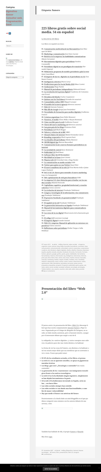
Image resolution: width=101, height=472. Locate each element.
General (75, 450)
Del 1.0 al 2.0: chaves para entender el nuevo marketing (65, 173)
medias (56, 259)
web (70, 269)
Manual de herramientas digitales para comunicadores (65, 208)
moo (76, 259)
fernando (72, 252)
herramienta (81, 254)
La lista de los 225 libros (50, 39)
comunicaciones (55, 248)
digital (59, 250)
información (59, 256)
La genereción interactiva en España (58, 205)
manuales (83, 258)
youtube (81, 269)
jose (46, 258)
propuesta (45, 265)
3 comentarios (47, 454)
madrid (72, 258)
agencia (82, 244)
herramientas (46, 256)
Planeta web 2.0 (50, 160)
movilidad (81, 259)
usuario (56, 269)
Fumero (73, 432)
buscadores (73, 246)
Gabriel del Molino (14, 60)
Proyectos (65, 265)
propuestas (51, 265)
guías (67, 254)
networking (50, 261)
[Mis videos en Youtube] (7, 33)
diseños (73, 250)
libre (49, 258)
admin (55, 244)
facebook (65, 252)
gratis (63, 254)
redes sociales (73, 244)
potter (75, 263)
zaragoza (76, 452)
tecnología (74, 267)
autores (54, 246)
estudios (59, 252)
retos (43, 267)
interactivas (77, 256)
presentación (64, 452)
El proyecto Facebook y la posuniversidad (60, 198)
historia (52, 256)
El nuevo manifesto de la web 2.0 (56, 168)
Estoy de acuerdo (51, 469)
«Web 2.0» (75, 325)
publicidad (72, 265)
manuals (44, 259)
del (49, 250)
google (54, 254)
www (77, 269)
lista (64, 258)
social (51, 267)
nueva (56, 261)
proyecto (58, 265)
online (83, 261)
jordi (43, 258)
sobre (47, 267)
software (67, 267)
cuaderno (44, 250)
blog (58, 246)
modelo (66, 259)
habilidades (73, 254)
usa (53, 269)
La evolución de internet (53, 190)
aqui (51, 437)
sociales (55, 267)
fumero (44, 254)
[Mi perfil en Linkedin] (10, 33)
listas (67, 258)
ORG (51, 263)
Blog (61, 244)
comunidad (64, 248)
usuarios (62, 269)
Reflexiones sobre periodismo (55, 228)
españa (44, 252)
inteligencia (69, 256)
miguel (61, 259)
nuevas (61, 261)
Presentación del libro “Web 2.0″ (63, 290)
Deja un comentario (49, 271)
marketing (50, 259)
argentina (44, 246)
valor (66, 269)
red (85, 265)
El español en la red (51, 203)
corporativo (76, 248)
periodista (64, 263)
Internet (65, 244)
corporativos (85, 248)
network (44, 261)
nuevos (70, 261)
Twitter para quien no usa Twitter (57, 165)
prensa (80, 263)
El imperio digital (51, 221)
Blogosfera (69, 450)
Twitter (44, 269)
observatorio (77, 261)
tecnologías (81, 267)
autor (49, 246)
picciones (70, 263)
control (70, 248)
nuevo (66, 261)
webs (73, 269)
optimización (45, 263)
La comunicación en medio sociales (57, 162)
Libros (60, 258)
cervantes (81, 246)
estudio (54, 252)
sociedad (61, 267)
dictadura (53, 250)
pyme (77, 265)
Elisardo (80, 432)
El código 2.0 (49, 218)
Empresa (79, 250)
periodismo (56, 263)
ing (64, 256)
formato (84, 252)
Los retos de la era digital (53, 213)
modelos (71, 259)
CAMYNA (11, 62)
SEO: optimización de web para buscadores (60, 178)
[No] (99, 468)
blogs (62, 246)
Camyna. (10, 7)
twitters (48, 269)
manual (77, 258)
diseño (69, 250)
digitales (63, 250)
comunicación (46, 248)
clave (86, 246)
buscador (67, 246)
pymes (81, 265)
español (49, 252)
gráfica (59, 254)
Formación (78, 252)
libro (56, 258)
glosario (49, 254)
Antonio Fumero (73, 328)
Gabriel (58, 450)
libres (53, 258)
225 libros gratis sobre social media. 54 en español (64, 30)
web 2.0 (70, 452)
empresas (86, 250)
